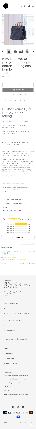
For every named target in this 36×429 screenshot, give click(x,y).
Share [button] (5, 263)
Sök (5, 343)
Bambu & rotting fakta (12, 320)
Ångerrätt (7, 348)
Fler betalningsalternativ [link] (18, 94)
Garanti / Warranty (10, 363)
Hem (5, 308)
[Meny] (33, 6)
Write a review (22, 203)
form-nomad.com (14, 423)
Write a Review (18, 237)
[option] (9, 51)
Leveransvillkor (9, 358)
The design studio (10, 330)
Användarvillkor (9, 353)
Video (6, 325)
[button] (30, 263)
